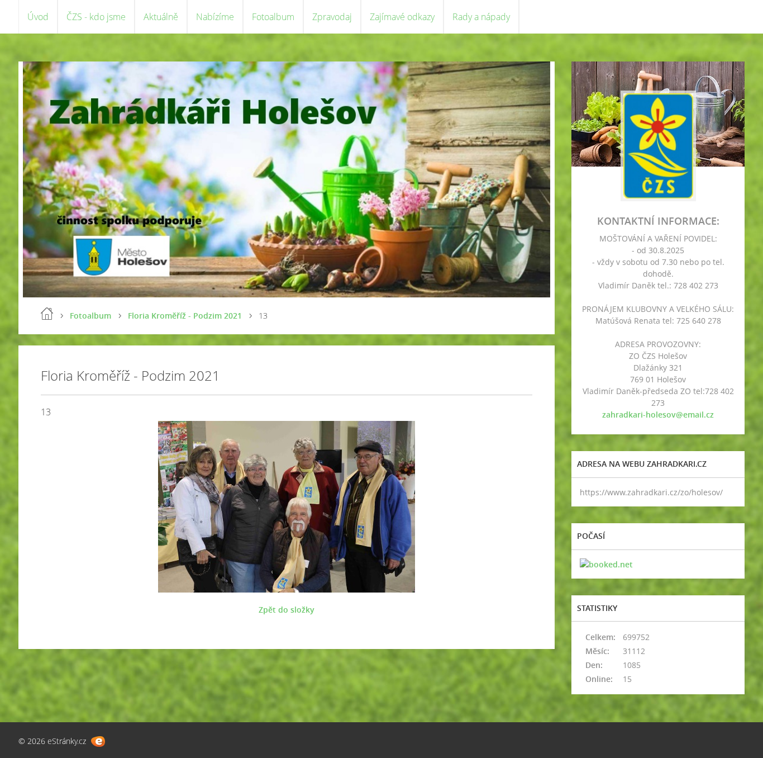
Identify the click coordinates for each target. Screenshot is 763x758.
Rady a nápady (481, 17)
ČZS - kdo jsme (96, 17)
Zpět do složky (286, 609)
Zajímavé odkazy (402, 17)
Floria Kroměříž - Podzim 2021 (185, 315)
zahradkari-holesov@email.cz (658, 414)
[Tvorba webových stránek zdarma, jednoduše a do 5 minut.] (98, 741)
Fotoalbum (273, 17)
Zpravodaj (332, 17)
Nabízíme (215, 17)
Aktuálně (161, 17)
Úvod (38, 17)
